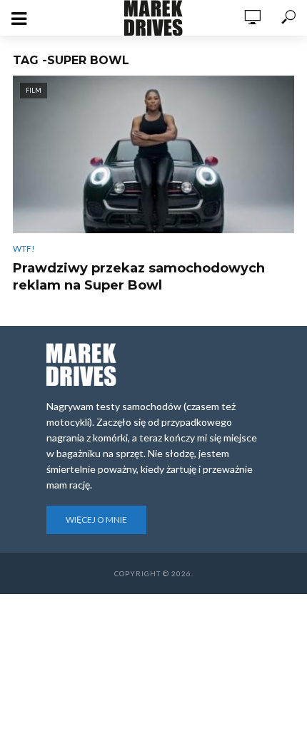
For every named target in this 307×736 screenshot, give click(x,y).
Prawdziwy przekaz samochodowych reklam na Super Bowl (139, 276)
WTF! (24, 248)
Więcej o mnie (96, 519)
